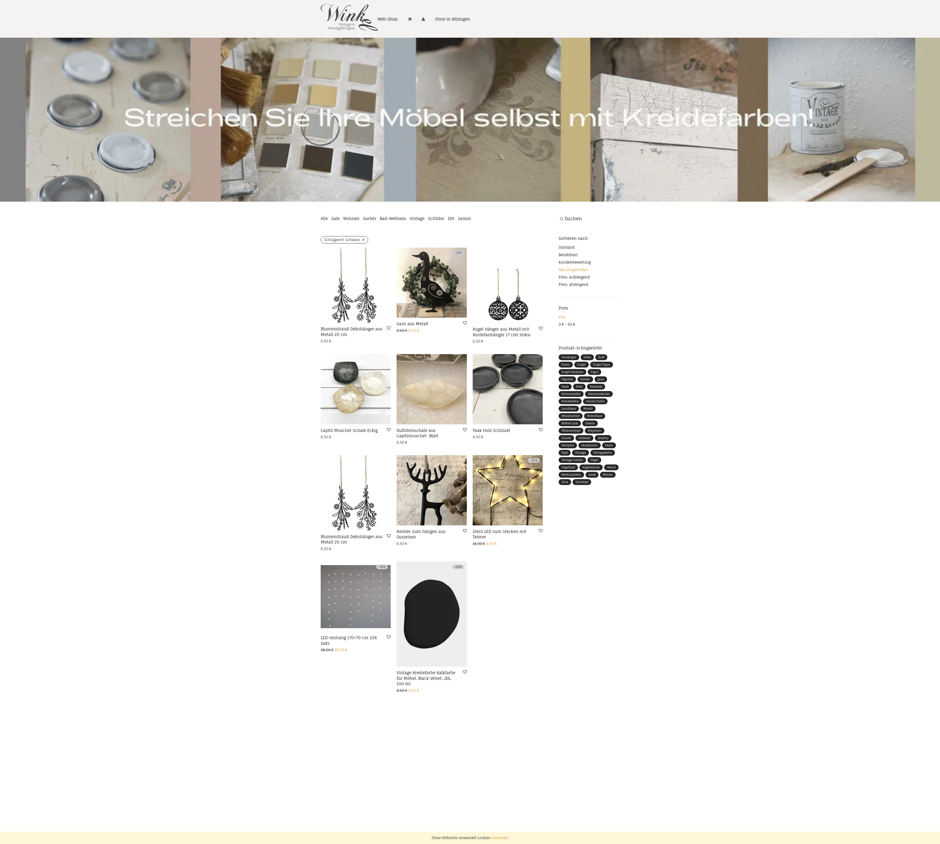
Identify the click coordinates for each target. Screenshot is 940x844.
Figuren (567, 401)
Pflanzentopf (571, 452)
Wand (611, 489)
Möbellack (594, 437)
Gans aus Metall (412, 345)
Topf (565, 474)
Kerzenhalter (571, 415)
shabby (603, 460)
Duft (601, 379)
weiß (592, 496)
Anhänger (569, 379)
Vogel (594, 482)
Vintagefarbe (602, 474)
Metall (588, 430)
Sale (335, 240)
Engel (581, 386)
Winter (608, 496)
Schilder (436, 240)
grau (601, 401)
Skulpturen (589, 467)
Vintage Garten (572, 482)
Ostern (590, 445)
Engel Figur (601, 386)
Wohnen (351, 240)
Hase (565, 408)
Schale (566, 460)
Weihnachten (571, 496)
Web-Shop (388, 19)
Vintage (417, 240)
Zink (565, 504)
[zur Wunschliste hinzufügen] (389, 350)
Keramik (596, 408)
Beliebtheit (568, 276)
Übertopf (582, 504)
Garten (369, 240)
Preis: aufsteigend (574, 299)
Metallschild (571, 437)
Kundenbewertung (575, 284)
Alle (324, 240)
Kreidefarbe (570, 423)
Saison (464, 240)
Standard (567, 269)
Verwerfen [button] (500, 838)
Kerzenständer (599, 415)
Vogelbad (568, 489)
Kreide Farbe (595, 423)
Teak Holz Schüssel (491, 452)
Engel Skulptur (572, 393)
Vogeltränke (591, 489)
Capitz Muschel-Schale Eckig (349, 452)
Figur (594, 393)
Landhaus (569, 430)
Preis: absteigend (573, 306)
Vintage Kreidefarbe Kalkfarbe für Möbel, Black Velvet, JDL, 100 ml (426, 700)
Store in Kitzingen (452, 19)
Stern (609, 467)
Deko (587, 379)
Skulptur (568, 467)
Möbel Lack (570, 445)
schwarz (584, 460)
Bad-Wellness (393, 240)
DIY (451, 240)
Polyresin (594, 452)
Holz (579, 408)
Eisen (566, 386)
